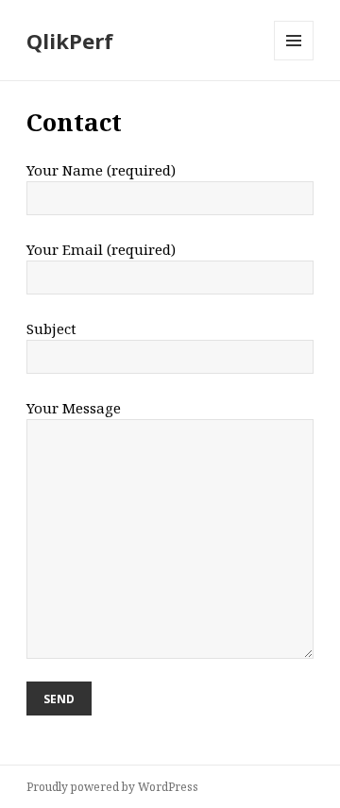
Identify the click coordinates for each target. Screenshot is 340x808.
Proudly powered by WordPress (112, 787)
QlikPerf (69, 40)
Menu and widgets (294, 59)
